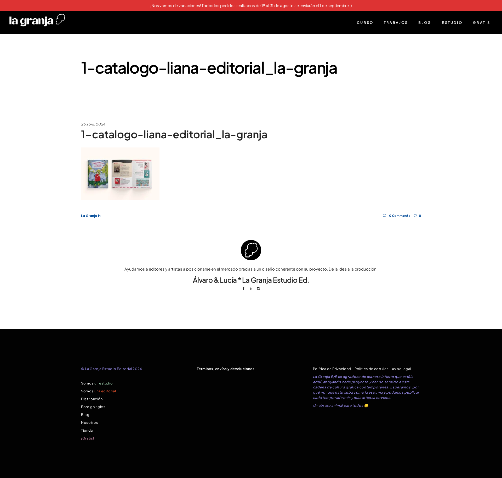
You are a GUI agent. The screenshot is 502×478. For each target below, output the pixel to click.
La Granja (89, 215)
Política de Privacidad (332, 369)
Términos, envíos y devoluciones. (226, 369)
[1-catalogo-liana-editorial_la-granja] (251, 250)
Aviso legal (401, 369)
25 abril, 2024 (93, 124)
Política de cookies (372, 369)
